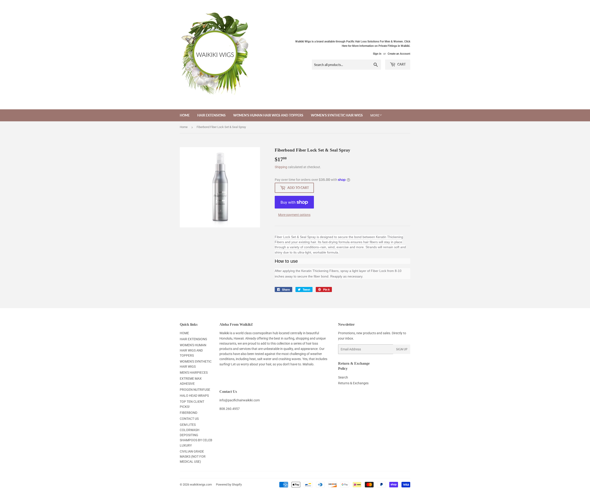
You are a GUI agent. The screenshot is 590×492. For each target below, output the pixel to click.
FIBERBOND (188, 412)
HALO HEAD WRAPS (194, 395)
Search (343, 377)
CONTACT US (189, 418)
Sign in (377, 53)
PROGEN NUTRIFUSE (195, 389)
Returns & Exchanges (353, 383)
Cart (401, 64)
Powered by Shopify (229, 484)
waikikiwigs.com (201, 484)
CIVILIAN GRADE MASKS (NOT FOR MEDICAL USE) (193, 457)
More (374, 115)
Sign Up (401, 349)
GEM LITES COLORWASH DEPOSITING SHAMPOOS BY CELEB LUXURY (196, 435)
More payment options (294, 215)
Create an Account (399, 53)
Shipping (281, 167)
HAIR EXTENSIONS (211, 115)
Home (184, 127)
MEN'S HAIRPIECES (194, 372)
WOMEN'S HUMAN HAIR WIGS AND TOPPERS (268, 115)
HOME (185, 115)
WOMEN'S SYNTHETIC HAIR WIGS (337, 115)
